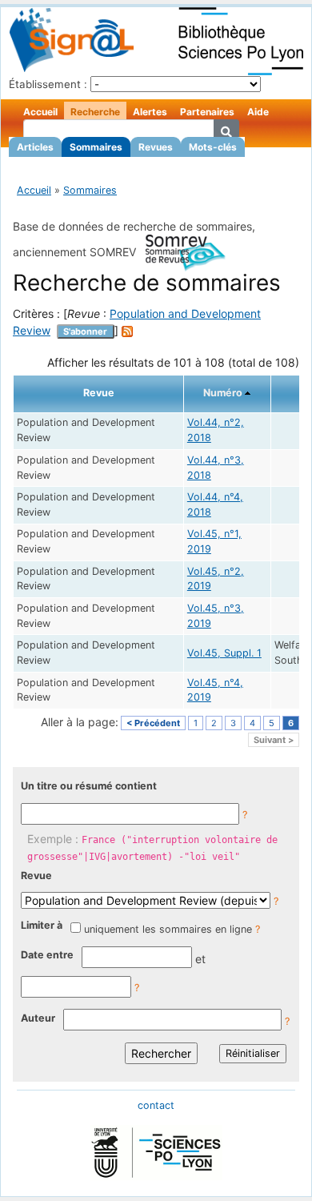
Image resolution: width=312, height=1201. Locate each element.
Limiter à (41, 925)
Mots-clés (213, 147)
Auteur (38, 1018)
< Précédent (153, 723)
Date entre (47, 955)
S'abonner (85, 331)
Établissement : (48, 84)
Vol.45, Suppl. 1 (224, 653)
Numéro (222, 393)
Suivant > (274, 739)
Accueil (40, 112)
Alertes (150, 112)
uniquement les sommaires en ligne (168, 929)
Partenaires (207, 112)
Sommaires (96, 147)
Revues (155, 147)
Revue (36, 876)
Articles (35, 147)
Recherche (95, 112)
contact (156, 1105)
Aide (258, 112)
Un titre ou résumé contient (89, 786)
